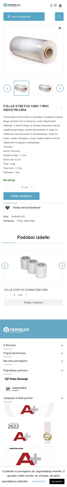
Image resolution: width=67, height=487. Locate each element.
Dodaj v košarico (21, 196)
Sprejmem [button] (57, 481)
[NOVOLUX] (12, 5)
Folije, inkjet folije (26, 221)
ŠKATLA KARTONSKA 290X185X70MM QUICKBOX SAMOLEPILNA (61, 107)
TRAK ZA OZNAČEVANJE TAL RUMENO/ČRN (57, 107)
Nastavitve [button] (38, 481)
